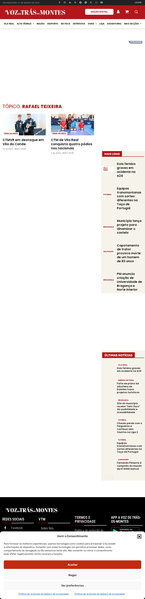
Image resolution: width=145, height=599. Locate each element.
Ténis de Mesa (11, 134)
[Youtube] (101, 3)
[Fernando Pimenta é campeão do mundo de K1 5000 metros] (108, 464)
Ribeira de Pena (126, 380)
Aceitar (73, 564)
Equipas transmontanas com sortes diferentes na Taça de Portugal (129, 198)
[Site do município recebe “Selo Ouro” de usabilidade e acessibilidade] (108, 404)
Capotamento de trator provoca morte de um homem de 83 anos (129, 253)
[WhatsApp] (96, 3)
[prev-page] (104, 478)
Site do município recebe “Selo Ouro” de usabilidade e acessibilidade (128, 408)
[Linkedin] (70, 3)
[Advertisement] (72, 67)
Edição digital (99, 12)
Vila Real (105, 169)
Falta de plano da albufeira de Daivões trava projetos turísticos (128, 388)
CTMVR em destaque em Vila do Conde (23, 142)
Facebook (17, 528)
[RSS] (75, 3)
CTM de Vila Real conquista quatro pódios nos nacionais (71, 144)
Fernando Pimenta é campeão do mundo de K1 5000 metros (129, 465)
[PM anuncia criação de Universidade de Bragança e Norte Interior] (108, 277)
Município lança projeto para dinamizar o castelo (129, 227)
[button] (139, 536)
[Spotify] (80, 3)
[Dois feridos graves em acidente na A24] (108, 369)
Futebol (107, 194)
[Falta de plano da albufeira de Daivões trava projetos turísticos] (108, 384)
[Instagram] (65, 3)
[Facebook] (59, 3)
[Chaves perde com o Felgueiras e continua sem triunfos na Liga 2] (108, 424)
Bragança (108, 227)
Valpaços (108, 251)
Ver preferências (72, 585)
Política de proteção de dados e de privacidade (44, 594)
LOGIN (138, 2)
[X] (91, 3)
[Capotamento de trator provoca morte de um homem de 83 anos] (108, 248)
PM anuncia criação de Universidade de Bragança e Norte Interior (129, 282)
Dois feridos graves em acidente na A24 (126, 170)
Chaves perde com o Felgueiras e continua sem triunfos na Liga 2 (129, 428)
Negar (72, 575)
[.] (118, 12)
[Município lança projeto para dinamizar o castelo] (108, 224)
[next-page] (110, 478)
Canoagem (123, 460)
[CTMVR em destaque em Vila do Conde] (24, 124)
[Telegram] (86, 3)
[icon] (127, 12)
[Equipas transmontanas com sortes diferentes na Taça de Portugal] (108, 191)
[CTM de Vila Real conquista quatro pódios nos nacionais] (72, 124)
